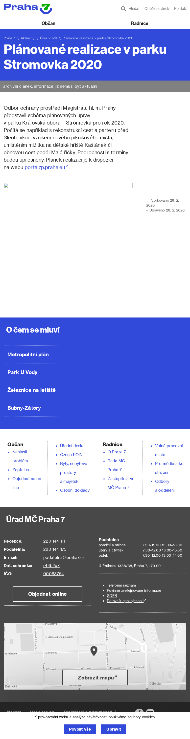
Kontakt (181, 8)
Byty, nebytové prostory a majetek (73, 472)
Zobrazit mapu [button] (96, 677)
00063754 (53, 573)
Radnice (140, 23)
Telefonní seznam (121, 585)
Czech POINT (72, 454)
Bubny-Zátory (24, 408)
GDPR (112, 595)
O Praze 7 (117, 451)
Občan (48, 23)
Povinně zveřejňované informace (134, 590)
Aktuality (28, 38)
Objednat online (47, 594)
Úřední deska (72, 445)
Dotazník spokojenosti (125, 601)
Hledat (133, 8)
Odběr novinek (156, 8)
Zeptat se (21, 469)
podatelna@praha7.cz (64, 557)
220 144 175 (54, 549)
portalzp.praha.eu (45, 167)
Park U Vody (22, 372)
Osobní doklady (75, 490)
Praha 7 (9, 38)
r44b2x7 (51, 565)
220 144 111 (54, 541)
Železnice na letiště (31, 390)
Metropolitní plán (28, 354)
